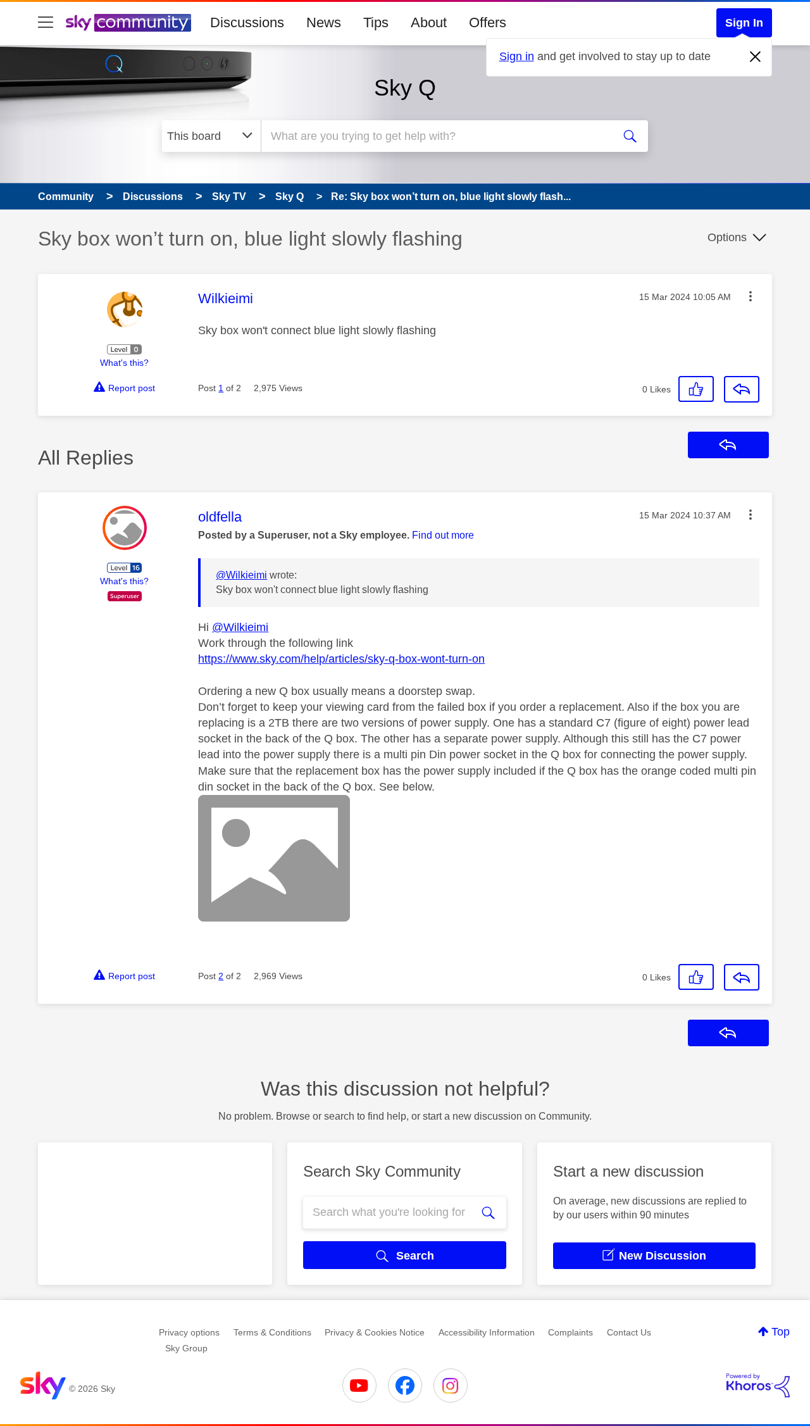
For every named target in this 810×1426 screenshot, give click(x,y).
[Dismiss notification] (755, 57)
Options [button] (727, 237)
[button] (750, 296)
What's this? (124, 363)
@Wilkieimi (241, 575)
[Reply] (741, 389)
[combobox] (435, 136)
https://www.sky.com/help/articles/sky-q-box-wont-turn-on (341, 659)
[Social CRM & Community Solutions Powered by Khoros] (758, 1385)
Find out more (443, 535)
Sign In (744, 22)
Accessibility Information (487, 1332)
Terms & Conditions (272, 1332)
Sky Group (186, 1348)
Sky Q (405, 88)
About (429, 22)
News (323, 22)
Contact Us (629, 1332)
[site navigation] (45, 22)
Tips (376, 22)
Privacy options (189, 1332)
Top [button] (780, 1331)
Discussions (247, 22)
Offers (487, 22)
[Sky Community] (128, 22)
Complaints (570, 1332)
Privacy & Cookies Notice (375, 1332)
